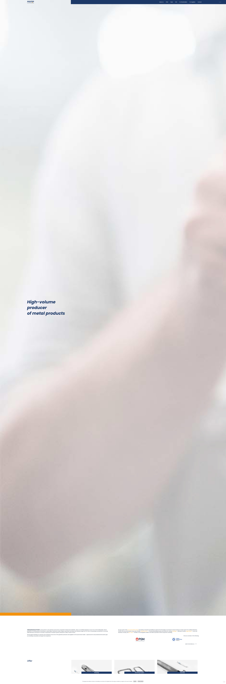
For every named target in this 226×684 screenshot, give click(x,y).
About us (161, 2)
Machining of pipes (139, 672)
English (220, 2)
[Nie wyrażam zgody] (224, 681)
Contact (200, 2)
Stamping (96, 672)
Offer (167, 2)
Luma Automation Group (132, 629)
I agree (135, 681)
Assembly (182, 672)
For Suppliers (192, 2)
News (172, 2)
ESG (176, 2)
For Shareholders (183, 2)
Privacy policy (140, 681)
